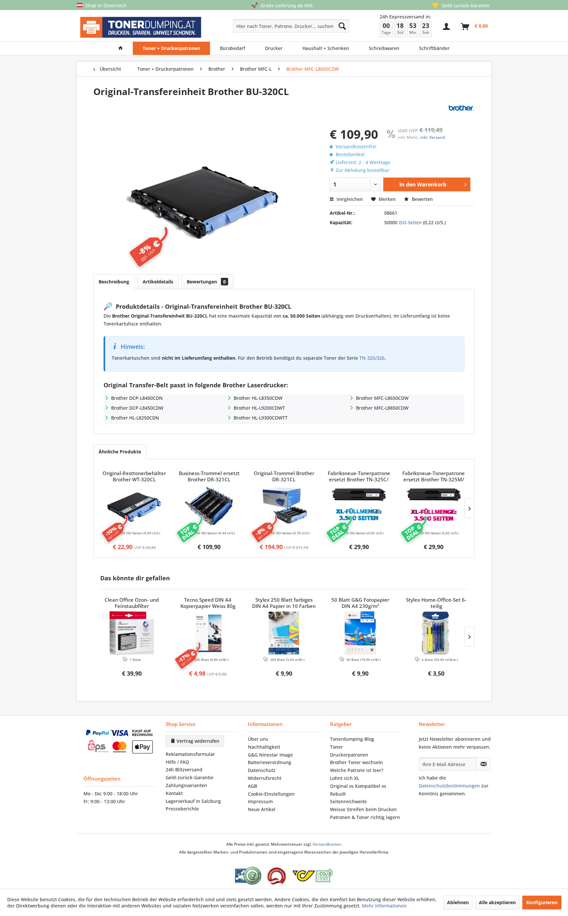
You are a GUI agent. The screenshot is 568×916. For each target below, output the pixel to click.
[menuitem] (268, 26)
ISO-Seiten (410, 222)
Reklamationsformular (190, 754)
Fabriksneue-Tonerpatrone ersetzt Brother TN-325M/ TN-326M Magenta (433, 476)
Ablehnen (458, 902)
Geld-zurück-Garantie (189, 777)
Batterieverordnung (269, 762)
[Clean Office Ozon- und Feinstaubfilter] (132, 633)
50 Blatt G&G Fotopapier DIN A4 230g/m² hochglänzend (360, 603)
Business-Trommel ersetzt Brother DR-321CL (209, 476)
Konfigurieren (541, 902)
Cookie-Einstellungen (271, 794)
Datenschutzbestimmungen (449, 786)
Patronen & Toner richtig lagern (365, 817)
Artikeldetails (158, 281)
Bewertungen (206, 281)
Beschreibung (114, 281)
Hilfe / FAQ (177, 762)
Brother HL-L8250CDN (135, 418)
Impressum (260, 801)
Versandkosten (327, 844)
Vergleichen (349, 199)
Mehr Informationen (384, 906)
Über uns (258, 739)
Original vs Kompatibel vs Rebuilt (358, 790)
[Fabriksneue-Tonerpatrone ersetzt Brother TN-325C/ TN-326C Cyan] (358, 506)
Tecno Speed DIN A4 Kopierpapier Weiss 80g (207, 603)
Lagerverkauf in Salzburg (193, 801)
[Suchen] (342, 26)
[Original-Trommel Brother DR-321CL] (284, 506)
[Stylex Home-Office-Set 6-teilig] (436, 633)
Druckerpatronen (349, 755)
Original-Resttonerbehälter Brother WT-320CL (134, 476)
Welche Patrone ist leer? (356, 770)
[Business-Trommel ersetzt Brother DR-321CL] (209, 506)
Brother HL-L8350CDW (258, 398)
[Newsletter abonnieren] (483, 764)
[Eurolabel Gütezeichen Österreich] (248, 876)
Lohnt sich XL (344, 778)
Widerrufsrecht (264, 778)
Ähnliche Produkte (120, 451)
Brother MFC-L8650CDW (382, 398)
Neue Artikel (261, 809)
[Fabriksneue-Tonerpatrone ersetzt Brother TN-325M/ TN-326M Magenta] (433, 506)
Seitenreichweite (348, 801)
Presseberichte (182, 809)
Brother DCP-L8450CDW (137, 408)
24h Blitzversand (184, 769)
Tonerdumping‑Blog (352, 739)
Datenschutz (261, 770)
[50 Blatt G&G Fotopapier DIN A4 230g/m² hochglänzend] (360, 633)
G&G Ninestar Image (270, 755)
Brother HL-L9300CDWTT (261, 418)
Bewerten (422, 199)
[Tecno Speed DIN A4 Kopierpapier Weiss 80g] (208, 633)
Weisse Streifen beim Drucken (363, 809)
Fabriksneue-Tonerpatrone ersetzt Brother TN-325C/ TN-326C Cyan (359, 476)
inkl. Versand (432, 137)
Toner (336, 747)
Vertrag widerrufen (197, 741)
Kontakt (174, 793)
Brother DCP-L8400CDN (137, 398)
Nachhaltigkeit (264, 747)
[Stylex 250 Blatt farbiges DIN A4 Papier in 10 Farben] (284, 633)
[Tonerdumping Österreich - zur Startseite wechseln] (140, 27)
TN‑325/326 (372, 358)
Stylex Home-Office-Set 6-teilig (436, 603)
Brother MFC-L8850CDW (382, 408)
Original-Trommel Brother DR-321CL (284, 476)
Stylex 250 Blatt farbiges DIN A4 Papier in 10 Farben (284, 603)
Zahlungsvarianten (186, 785)
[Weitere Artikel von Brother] (461, 107)
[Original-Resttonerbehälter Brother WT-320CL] (134, 506)
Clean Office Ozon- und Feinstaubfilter (132, 603)
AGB (252, 786)
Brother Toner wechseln (356, 762)
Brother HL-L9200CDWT (259, 408)
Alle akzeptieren (497, 902)
